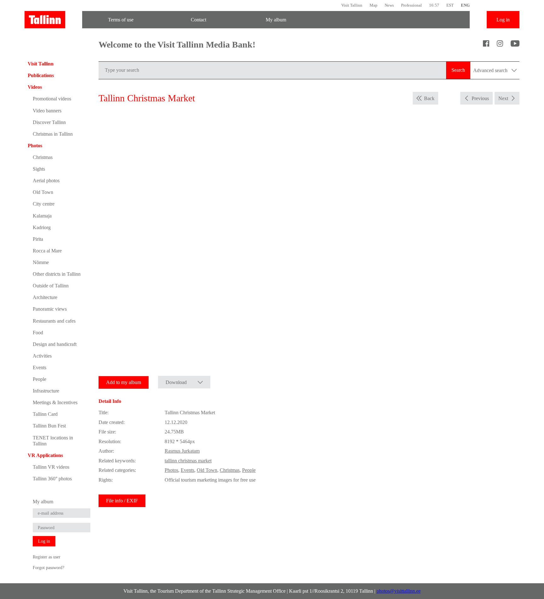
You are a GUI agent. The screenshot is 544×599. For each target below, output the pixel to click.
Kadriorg (42, 227)
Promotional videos (52, 98)
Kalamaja (42, 215)
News (389, 5)
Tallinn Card (45, 414)
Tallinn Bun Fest (49, 425)
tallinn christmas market (188, 460)
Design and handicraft (54, 344)
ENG (465, 5)
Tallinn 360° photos (52, 478)
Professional (411, 5)
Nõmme (41, 262)
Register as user (46, 556)
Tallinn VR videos (51, 467)
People (39, 379)
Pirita (38, 239)
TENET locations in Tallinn (53, 440)
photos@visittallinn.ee (399, 591)
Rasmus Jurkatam (182, 451)
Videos (35, 87)
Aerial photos (46, 180)
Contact (198, 19)
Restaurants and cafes (54, 321)
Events (39, 367)
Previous (480, 98)
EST (450, 5)
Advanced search (491, 70)
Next (503, 98)
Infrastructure (46, 390)
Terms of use (120, 19)
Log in (503, 19)
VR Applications (45, 455)
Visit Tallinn (351, 5)
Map (373, 5)
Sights (39, 169)
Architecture (45, 297)
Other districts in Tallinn (57, 274)
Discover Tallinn (49, 122)
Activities (42, 356)
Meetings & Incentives (55, 402)
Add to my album (123, 382)
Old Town (43, 192)
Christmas (43, 157)
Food (38, 332)
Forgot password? (48, 567)
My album (276, 19)
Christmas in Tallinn (53, 134)
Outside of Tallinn (51, 285)
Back (429, 98)
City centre (43, 203)
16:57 (434, 5)
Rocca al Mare (47, 250)
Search (458, 70)
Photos (35, 145)
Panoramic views (50, 309)
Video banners (47, 110)
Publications (41, 75)
